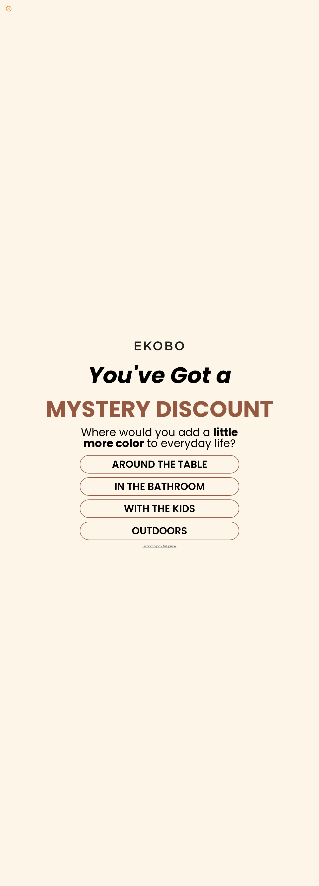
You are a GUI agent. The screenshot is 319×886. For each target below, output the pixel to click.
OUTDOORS (159, 531)
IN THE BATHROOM (159, 486)
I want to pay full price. (159, 546)
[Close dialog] (8, 8)
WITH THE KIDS (159, 509)
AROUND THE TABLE (159, 464)
